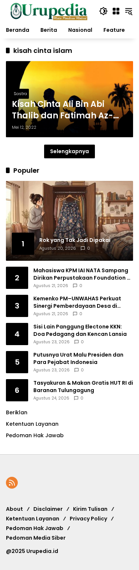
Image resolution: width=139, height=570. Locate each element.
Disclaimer (48, 509)
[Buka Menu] (116, 11)
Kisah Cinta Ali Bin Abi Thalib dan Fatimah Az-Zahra (62, 110)
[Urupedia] (49, 10)
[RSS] (12, 483)
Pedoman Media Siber (36, 538)
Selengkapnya (69, 151)
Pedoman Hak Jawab (34, 528)
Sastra (20, 94)
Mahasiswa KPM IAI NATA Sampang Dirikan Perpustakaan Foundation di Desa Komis (82, 274)
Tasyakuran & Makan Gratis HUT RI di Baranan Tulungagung (83, 387)
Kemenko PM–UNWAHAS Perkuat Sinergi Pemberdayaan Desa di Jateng (77, 302)
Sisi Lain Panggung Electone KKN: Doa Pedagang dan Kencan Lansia (80, 330)
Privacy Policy (88, 518)
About (14, 509)
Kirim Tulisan (90, 509)
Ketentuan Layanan (32, 424)
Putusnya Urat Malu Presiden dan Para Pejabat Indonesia (78, 358)
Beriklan (16, 412)
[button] (103, 11)
